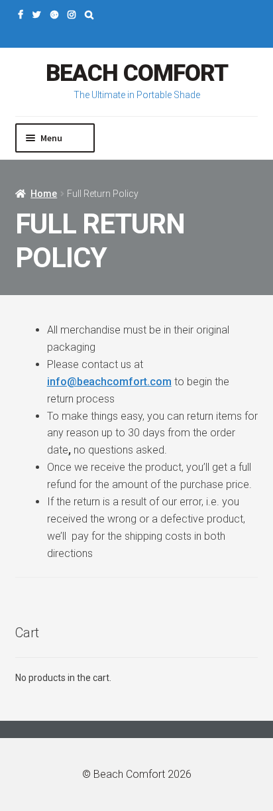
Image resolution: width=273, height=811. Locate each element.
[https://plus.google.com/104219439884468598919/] (54, 14)
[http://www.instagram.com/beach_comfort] (72, 14)
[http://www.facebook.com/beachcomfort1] (20, 14)
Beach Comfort (137, 73)
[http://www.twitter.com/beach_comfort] (36, 14)
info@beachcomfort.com (109, 381)
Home (43, 193)
